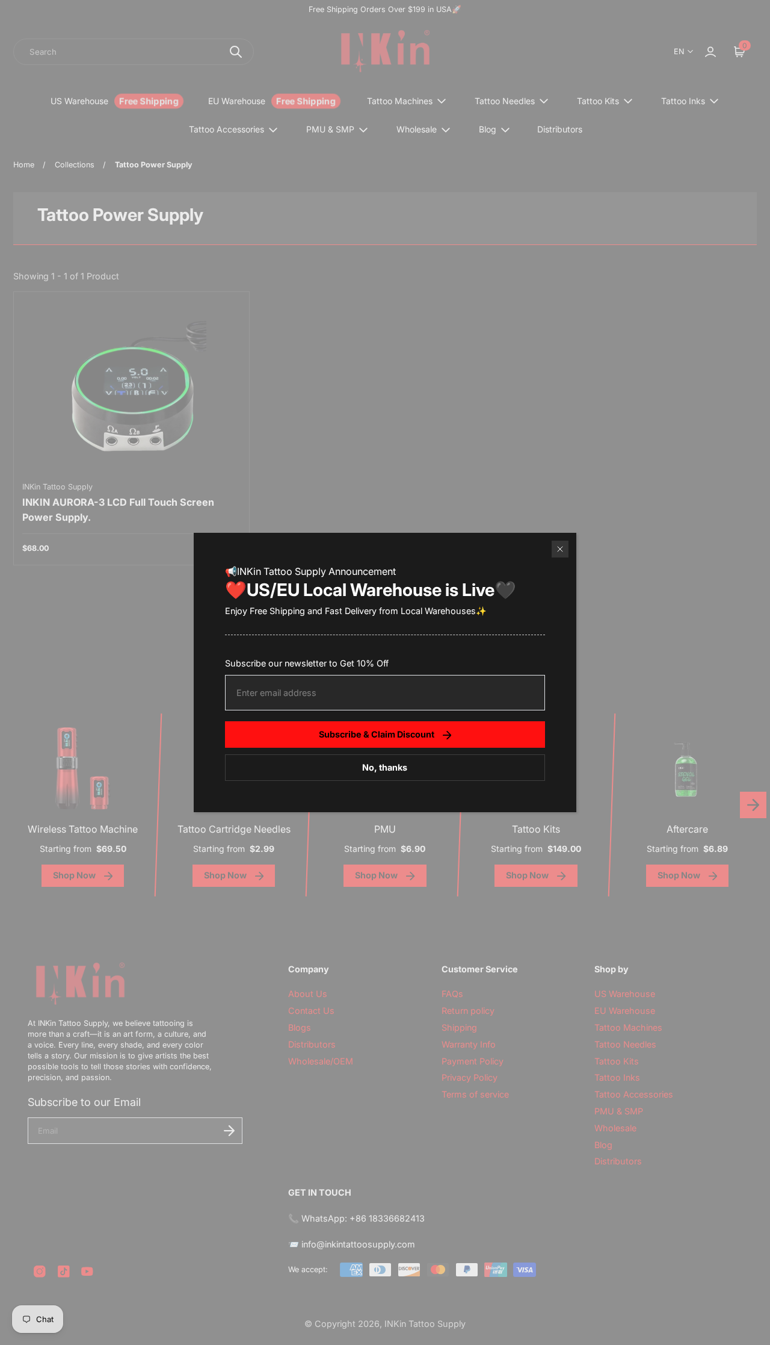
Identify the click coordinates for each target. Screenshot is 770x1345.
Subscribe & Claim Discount (376, 734)
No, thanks (384, 767)
